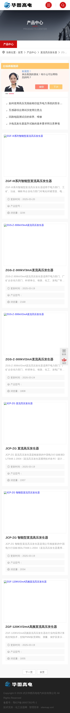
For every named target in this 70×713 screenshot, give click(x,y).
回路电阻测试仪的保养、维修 (25, 116)
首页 (20, 52)
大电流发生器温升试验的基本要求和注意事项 (34, 123)
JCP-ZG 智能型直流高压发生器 (26, 537)
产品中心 (8, 44)
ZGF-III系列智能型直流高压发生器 (28, 181)
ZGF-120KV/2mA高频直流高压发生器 (31, 626)
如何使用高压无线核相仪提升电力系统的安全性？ (37, 103)
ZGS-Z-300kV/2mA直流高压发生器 (29, 359)
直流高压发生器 (48, 52)
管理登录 (34, 707)
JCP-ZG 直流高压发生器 (22, 448)
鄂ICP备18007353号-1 (25, 702)
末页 (42, 672)
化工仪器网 (21, 707)
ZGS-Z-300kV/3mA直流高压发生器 (29, 270)
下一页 (29, 672)
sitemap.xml (47, 707)
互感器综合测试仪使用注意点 (25, 110)
